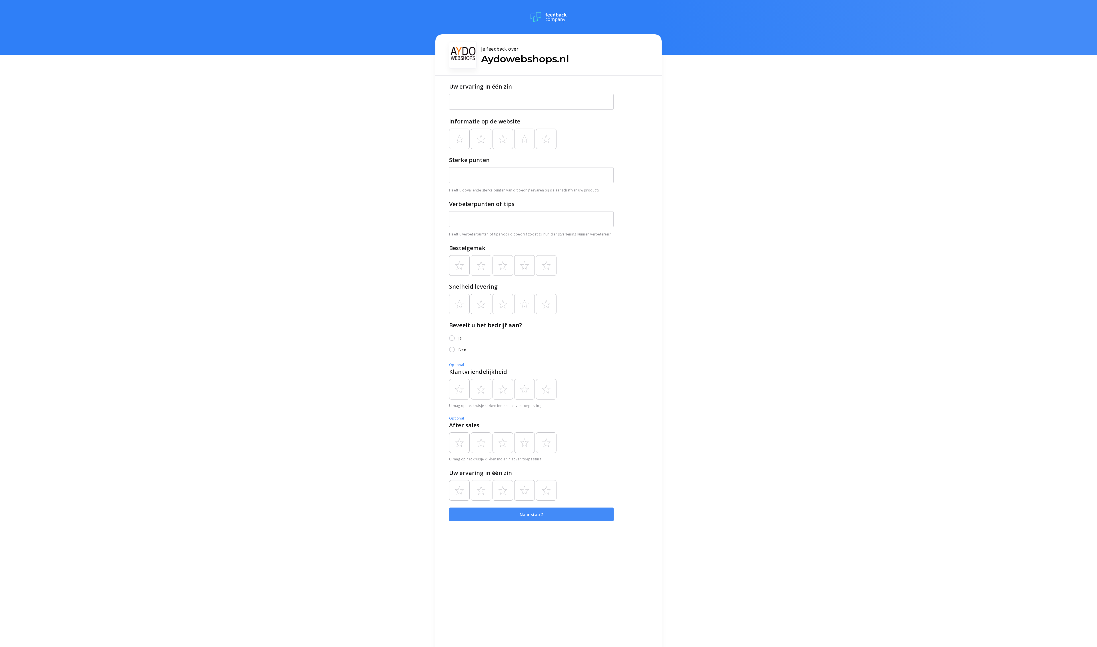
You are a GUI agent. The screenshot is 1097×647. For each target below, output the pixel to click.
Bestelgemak (467, 248)
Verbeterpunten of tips (482, 204)
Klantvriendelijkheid (478, 372)
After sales (464, 425)
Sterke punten (469, 160)
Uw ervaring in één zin (480, 86)
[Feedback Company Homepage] (549, 17)
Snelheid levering (473, 286)
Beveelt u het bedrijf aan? (485, 325)
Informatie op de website (485, 121)
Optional (456, 364)
